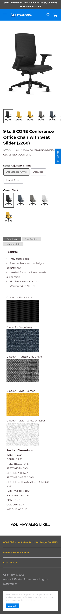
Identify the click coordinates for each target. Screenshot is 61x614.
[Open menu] (5, 15)
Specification (31, 239)
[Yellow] (8, 216)
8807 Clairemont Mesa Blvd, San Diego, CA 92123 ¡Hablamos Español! (30, 4)
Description (12, 239)
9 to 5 (7, 150)
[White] (45, 200)
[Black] (8, 200)
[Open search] (48, 15)
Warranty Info (13, 244)
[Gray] (32, 200)
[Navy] (20, 200)
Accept (12, 606)
